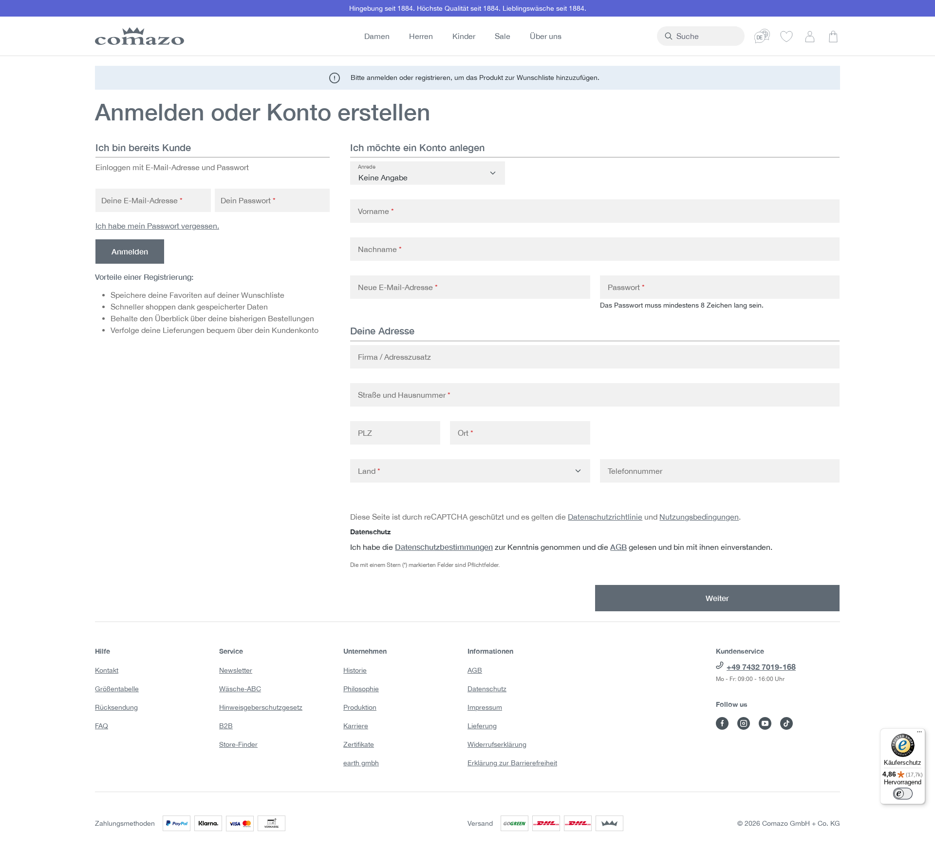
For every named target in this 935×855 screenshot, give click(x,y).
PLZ (365, 432)
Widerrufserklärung (497, 744)
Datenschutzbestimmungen (444, 546)
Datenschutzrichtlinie (605, 516)
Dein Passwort (248, 200)
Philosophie (361, 689)
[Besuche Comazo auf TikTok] (786, 723)
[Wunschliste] (786, 36)
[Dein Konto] (810, 36)
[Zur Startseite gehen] (138, 36)
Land (369, 470)
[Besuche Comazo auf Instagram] (743, 723)
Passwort (626, 287)
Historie (355, 670)
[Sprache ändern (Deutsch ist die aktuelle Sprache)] (762, 36)
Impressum (485, 707)
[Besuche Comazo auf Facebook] (722, 723)
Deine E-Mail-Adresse (142, 200)
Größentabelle (117, 689)
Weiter (717, 597)
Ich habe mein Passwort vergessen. (157, 225)
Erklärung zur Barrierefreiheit (512, 763)
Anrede (366, 167)
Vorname (376, 211)
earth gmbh (361, 763)
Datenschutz (487, 689)
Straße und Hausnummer (404, 394)
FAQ (101, 726)
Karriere (355, 726)
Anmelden (130, 251)
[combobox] (706, 36)
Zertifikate (358, 744)
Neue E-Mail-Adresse (398, 287)
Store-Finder (238, 744)
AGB (618, 546)
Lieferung (482, 726)
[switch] (903, 793)
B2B (226, 726)
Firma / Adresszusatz (394, 356)
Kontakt (106, 670)
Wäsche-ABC (240, 689)
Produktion (359, 707)
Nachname (380, 249)
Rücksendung (116, 707)
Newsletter (235, 670)
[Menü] (919, 734)
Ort (465, 432)
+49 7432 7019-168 (761, 666)
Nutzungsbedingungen (699, 516)
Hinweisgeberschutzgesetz (260, 707)
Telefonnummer (635, 470)
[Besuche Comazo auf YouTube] (765, 723)
